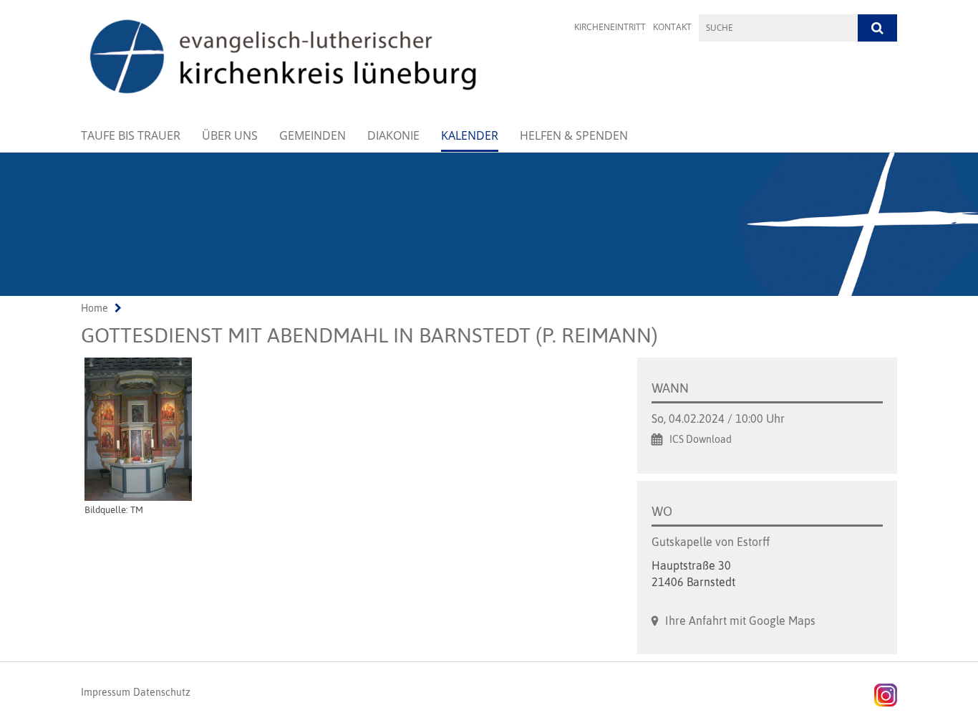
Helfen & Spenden (574, 135)
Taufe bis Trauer (130, 135)
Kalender (469, 135)
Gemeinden (312, 135)
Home (94, 308)
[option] (489, 224)
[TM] (344, 429)
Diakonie (393, 135)
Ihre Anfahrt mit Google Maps (740, 620)
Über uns (230, 135)
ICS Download (700, 439)
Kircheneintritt (610, 27)
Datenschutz (161, 692)
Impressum (105, 692)
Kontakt (672, 27)
